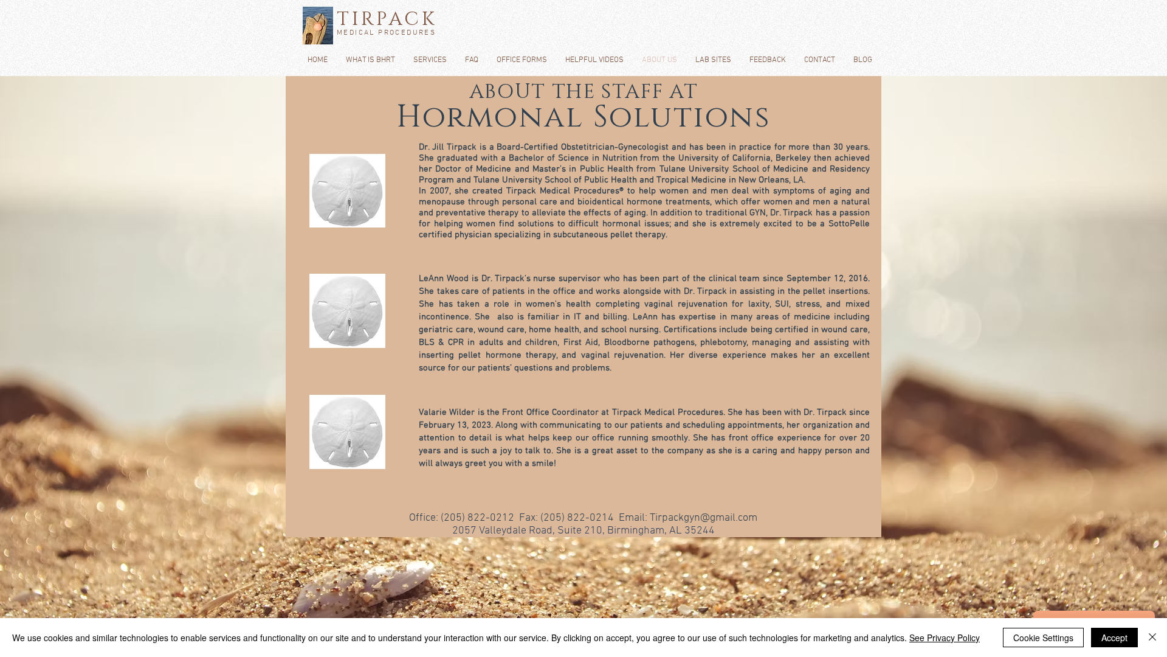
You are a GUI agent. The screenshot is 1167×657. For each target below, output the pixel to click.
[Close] (1152, 637)
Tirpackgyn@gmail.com (703, 518)
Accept (1114, 637)
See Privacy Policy (944, 637)
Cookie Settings (1043, 637)
